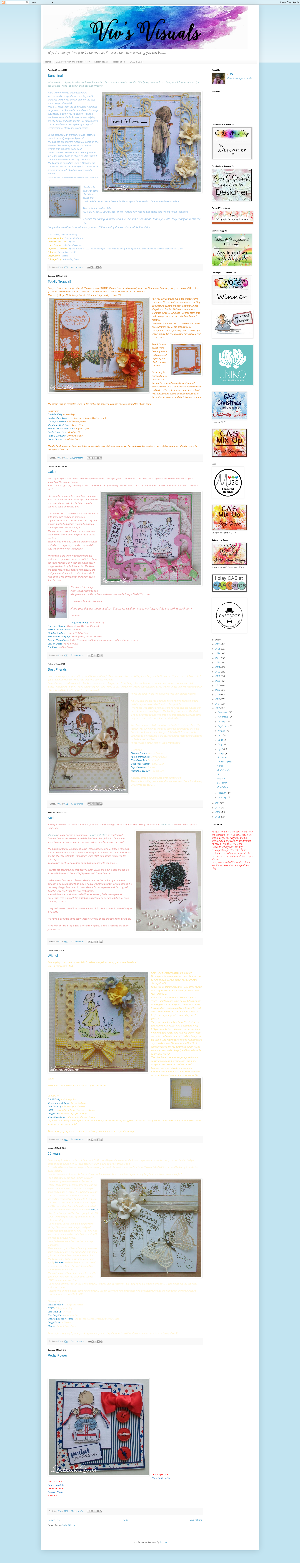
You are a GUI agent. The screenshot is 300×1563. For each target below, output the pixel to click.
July (220, 735)
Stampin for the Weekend (60, 428)
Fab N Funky (54, 1099)
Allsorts (52, 1326)
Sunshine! (55, 76)
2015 (217, 694)
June (220, 740)
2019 (217, 676)
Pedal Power (57, 1355)
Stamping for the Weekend (60, 1318)
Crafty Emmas (54, 1322)
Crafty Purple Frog (57, 432)
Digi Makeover (138, 767)
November (223, 717)
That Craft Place (56, 1315)
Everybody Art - (139, 760)
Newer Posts (54, 1520)
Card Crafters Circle (58, 418)
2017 (217, 685)
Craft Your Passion (140, 764)
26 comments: (77, 655)
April (220, 749)
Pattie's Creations (57, 435)
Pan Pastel (53, 647)
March (221, 753)
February (222, 793)
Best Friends (57, 669)
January (222, 797)
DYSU (51, 1308)
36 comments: (77, 1341)
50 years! (55, 1153)
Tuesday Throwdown (58, 640)
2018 (217, 681)
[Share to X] (94, 267)
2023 (218, 658)
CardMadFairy (55, 414)
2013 (217, 704)
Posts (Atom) (68, 1525)
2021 (217, 667)
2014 (217, 699)
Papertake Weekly (56, 626)
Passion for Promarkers (59, 629)
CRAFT (51, 1110)
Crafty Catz (53, 1113)
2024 (218, 653)
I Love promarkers (57, 421)
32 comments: (76, 458)
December (223, 712)
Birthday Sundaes (56, 633)
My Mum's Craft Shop (59, 425)
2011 (217, 803)
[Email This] (88, 267)
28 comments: (77, 1139)
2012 (217, 708)
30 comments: (76, 267)
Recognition (119, 61)
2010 (217, 808)
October (222, 721)
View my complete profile (239, 78)
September (224, 726)
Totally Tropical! (59, 281)
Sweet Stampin (55, 439)
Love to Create (55, 643)
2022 (218, 662)
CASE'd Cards (137, 61)
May (220, 744)
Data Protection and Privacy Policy (73, 61)
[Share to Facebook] (97, 267)
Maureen (59, 1262)
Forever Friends (139, 753)
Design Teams (101, 61)
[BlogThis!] (91, 267)
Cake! (52, 472)
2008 (218, 817)
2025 (218, 649)
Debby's (93, 1209)
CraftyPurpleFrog (79, 622)
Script (52, 818)
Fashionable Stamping (59, 636)
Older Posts (196, 1520)
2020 (218, 672)
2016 (217, 690)
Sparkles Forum (55, 1304)
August (222, 731)
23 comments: (76, 1511)
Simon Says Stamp (57, 1117)
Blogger (163, 1542)
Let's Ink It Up (54, 1106)
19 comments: (77, 804)
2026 (218, 644)
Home (48, 61)
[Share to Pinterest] (100, 267)
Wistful (53, 956)
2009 (218, 812)
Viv (231, 74)
